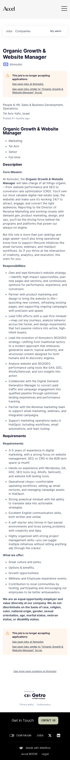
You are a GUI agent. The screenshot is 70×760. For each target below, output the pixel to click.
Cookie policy (44, 704)
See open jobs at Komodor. (28, 83)
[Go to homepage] (9, 8)
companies (23, 31)
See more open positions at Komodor (35, 671)
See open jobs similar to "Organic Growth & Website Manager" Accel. (37, 90)
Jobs (39, 735)
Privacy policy (27, 704)
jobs (9, 31)
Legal (45, 754)
